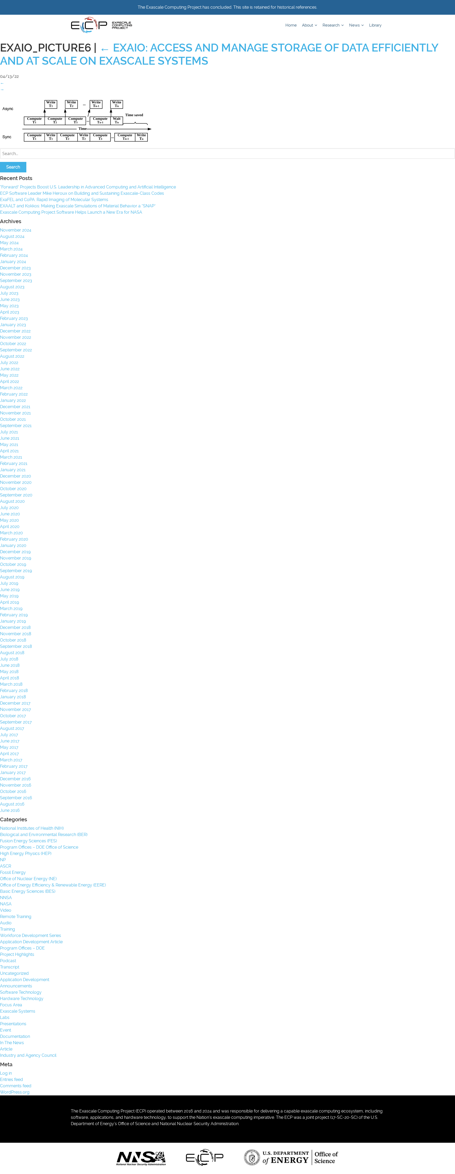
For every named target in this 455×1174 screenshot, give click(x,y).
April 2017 (9, 753)
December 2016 (15, 778)
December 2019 (15, 551)
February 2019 (14, 614)
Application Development (24, 979)
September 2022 (16, 349)
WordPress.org (14, 1092)
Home (291, 25)
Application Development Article (31, 941)
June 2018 (9, 665)
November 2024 (15, 230)
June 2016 (10, 810)
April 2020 (9, 526)
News (355, 25)
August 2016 (12, 804)
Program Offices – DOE (22, 948)
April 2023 (9, 312)
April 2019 (9, 602)
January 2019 (13, 621)
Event (5, 1030)
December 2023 (15, 267)
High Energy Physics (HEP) (25, 853)
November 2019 (15, 558)
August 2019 (12, 577)
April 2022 (9, 381)
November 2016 (15, 785)
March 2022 (11, 387)
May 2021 (9, 444)
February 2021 (13, 463)
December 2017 (15, 703)
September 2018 (16, 646)
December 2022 (15, 331)
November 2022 (15, 337)
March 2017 (11, 759)
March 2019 (11, 608)
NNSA (6, 897)
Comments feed (15, 1085)
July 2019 (9, 583)
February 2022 (14, 394)
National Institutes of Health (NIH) (32, 828)
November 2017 (15, 709)
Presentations (13, 1023)
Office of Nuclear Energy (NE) (28, 878)
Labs (4, 1017)
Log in (6, 1073)
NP (3, 859)
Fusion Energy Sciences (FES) (28, 840)
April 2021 (9, 450)
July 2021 (9, 431)
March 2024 (11, 249)
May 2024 (9, 242)
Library (375, 25)
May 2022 (9, 375)
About (308, 25)
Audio (6, 922)
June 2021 (9, 438)
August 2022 (12, 356)
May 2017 (9, 747)
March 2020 (11, 532)
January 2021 (13, 469)
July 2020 (9, 507)
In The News (12, 1042)
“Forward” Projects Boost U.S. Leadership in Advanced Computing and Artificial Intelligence (88, 186)
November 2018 (15, 633)
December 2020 (15, 476)
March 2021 (11, 457)
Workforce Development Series (30, 935)
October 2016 (13, 791)
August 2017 (12, 728)
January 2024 (13, 261)
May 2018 (9, 671)
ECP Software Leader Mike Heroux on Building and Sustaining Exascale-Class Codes (82, 193)
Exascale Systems (17, 1011)
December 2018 (15, 627)
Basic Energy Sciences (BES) (27, 891)
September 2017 (16, 722)
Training (7, 929)
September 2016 (16, 797)
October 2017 (13, 715)
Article (6, 1049)
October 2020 (13, 488)
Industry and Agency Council (28, 1055)
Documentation (15, 1036)
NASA (6, 903)
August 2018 (12, 652)
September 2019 (16, 570)
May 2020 (9, 520)
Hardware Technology (21, 998)
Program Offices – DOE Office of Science (39, 847)
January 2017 (13, 772)
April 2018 (9, 677)
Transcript (9, 967)
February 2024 (14, 255)
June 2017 (9, 741)
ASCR (5, 866)
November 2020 (16, 482)
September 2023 (16, 280)
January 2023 (13, 324)
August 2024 (12, 236)
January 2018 (13, 696)
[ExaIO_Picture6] (84, 141)
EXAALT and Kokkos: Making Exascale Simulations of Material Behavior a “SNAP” (78, 205)
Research (332, 25)
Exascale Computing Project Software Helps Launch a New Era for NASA (72, 212)
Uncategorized (14, 973)
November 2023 (15, 274)
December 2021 (15, 406)
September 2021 (16, 425)
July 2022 (9, 362)
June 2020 (10, 513)
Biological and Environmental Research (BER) (43, 834)
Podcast (8, 960)
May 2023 (9, 305)
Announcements (16, 985)
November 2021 (15, 413)
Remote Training (15, 916)
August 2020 (12, 501)
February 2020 (14, 539)
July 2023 (9, 293)
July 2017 (9, 734)
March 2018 (11, 684)
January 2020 (13, 545)
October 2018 (13, 640)
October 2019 (13, 564)
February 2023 (14, 318)
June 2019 (9, 589)
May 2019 (9, 595)
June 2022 (9, 368)
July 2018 (9, 659)
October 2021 (13, 419)
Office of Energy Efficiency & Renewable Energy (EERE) (53, 885)
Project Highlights (17, 954)
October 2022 (13, 343)
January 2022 (13, 400)
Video (5, 910)
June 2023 (10, 299)
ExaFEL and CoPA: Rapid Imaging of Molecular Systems (54, 199)
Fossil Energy (13, 872)
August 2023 (12, 286)
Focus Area (11, 1004)
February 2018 (14, 690)
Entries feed (11, 1079)
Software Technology (21, 992)
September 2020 (16, 495)
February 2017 (14, 766)
